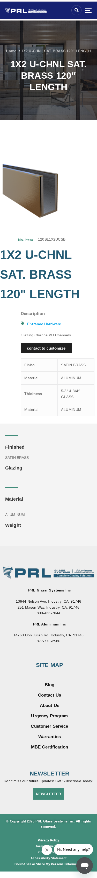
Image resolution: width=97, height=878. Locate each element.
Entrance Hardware (44, 324)
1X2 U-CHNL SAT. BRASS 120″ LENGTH (56, 51)
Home (11, 51)
